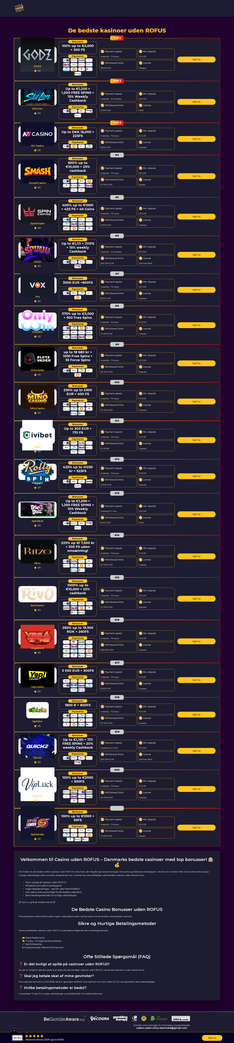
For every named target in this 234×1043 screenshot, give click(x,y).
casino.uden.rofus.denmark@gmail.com (161, 1027)
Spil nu (197, 59)
